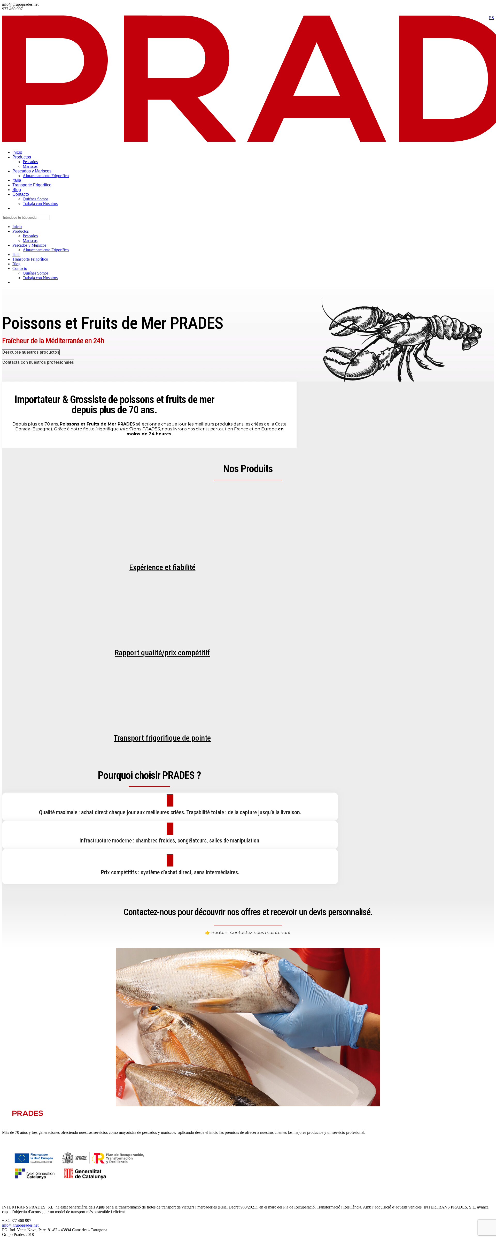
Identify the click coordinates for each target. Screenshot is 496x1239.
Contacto (20, 194)
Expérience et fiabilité (162, 567)
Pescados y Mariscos (31, 171)
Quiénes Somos (35, 199)
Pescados (30, 161)
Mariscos (30, 166)
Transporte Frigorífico (31, 185)
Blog (16, 189)
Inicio (17, 152)
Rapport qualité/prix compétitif (162, 652)
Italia (16, 180)
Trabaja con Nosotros (40, 203)
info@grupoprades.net (20, 1225)
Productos (21, 157)
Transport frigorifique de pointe (162, 737)
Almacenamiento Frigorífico (46, 175)
